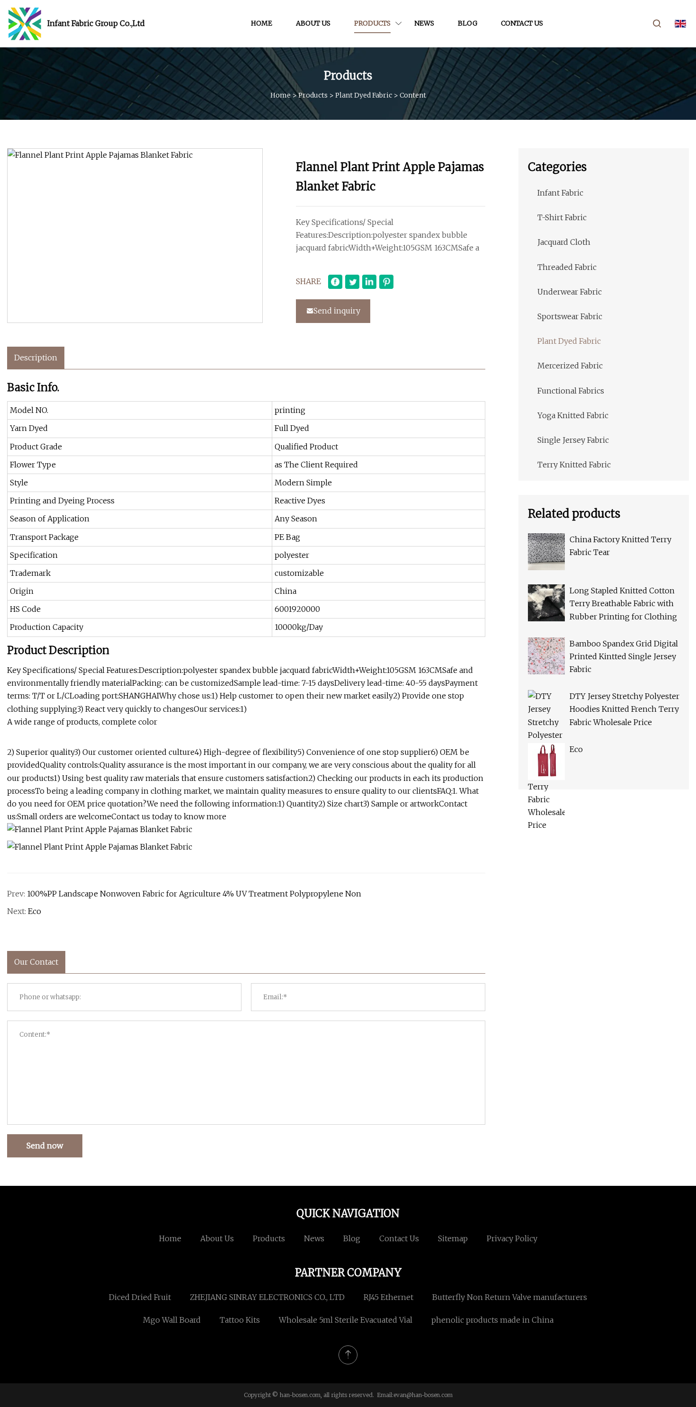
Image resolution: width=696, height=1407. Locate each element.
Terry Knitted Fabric (574, 464)
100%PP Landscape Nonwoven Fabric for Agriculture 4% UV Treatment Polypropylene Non (194, 893)
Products (372, 23)
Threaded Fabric (567, 267)
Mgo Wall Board (172, 1320)
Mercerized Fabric (570, 365)
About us (313, 23)
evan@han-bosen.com (423, 1394)
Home (261, 23)
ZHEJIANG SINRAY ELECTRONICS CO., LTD (267, 1297)
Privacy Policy (512, 1238)
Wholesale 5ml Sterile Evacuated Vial (345, 1320)
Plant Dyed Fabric (363, 95)
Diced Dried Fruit (140, 1297)
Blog (467, 23)
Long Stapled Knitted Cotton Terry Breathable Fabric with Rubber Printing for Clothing (623, 603)
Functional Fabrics (570, 390)
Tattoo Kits (240, 1320)
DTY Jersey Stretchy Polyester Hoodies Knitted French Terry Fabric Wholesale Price (624, 708)
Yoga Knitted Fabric (572, 415)
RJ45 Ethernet (388, 1297)
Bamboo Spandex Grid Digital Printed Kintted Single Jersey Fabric (624, 656)
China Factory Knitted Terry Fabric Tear (620, 546)
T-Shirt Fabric (562, 217)
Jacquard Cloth (563, 242)
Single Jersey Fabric (573, 440)
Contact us (522, 23)
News (424, 23)
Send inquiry (336, 310)
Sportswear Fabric (569, 316)
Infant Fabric (560, 192)
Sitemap (453, 1238)
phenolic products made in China (492, 1320)
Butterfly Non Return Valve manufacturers (509, 1297)
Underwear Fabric (569, 291)
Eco (34, 911)
